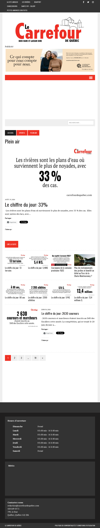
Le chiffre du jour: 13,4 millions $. (83, 299)
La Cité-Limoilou (12, 2)
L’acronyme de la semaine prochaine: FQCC (61, 269)
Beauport (37, 2)
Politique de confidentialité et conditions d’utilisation (75, 525)
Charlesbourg (12, 6)
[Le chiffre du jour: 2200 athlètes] (38, 293)
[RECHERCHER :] (81, 122)
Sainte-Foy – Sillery (28, 6)
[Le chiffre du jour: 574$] (61, 293)
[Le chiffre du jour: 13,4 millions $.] (84, 293)
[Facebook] (84, 1)
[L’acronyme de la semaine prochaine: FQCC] (61, 264)
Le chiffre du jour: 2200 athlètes (37, 299)
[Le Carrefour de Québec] (50, 30)
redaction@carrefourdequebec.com (23, 505)
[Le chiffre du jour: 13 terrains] (15, 264)
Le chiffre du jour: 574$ (60, 297)
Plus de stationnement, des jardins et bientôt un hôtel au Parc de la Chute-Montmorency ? (84, 271)
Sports (22, 132)
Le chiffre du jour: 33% (26, 204)
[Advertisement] (50, 100)
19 (35, 357)
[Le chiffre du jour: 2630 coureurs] (22, 325)
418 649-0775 (13, 508)
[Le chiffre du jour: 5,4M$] (38, 264)
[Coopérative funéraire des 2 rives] (50, 69)
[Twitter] (88, 1)
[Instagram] (93, 1)
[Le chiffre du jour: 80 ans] (15, 293)
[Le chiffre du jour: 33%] (50, 195)
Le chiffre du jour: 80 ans (15, 297)
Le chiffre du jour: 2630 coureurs (60, 313)
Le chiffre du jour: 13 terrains (13, 269)
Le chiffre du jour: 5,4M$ (38, 267)
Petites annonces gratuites (17, 10)
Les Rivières (26, 2)
